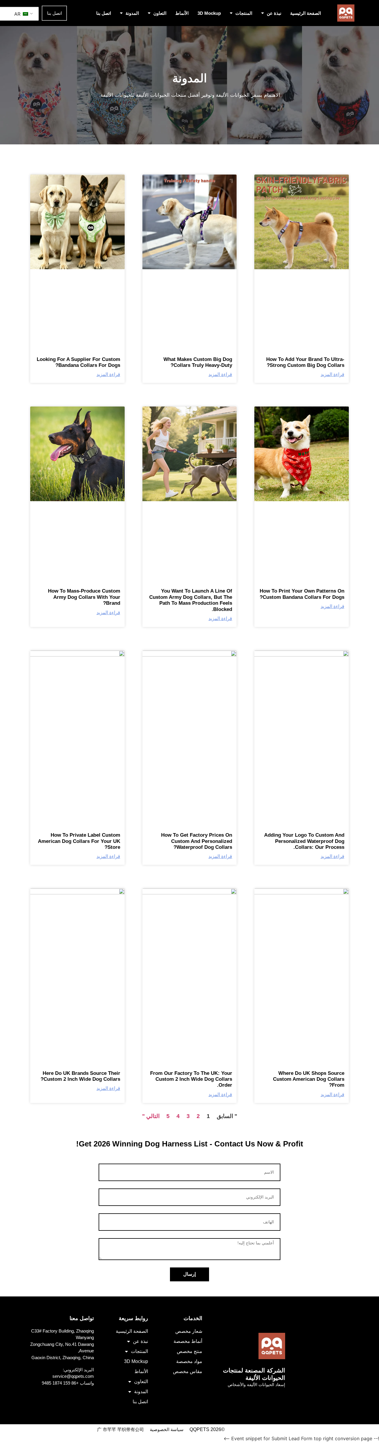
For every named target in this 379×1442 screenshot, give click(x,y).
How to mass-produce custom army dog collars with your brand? (84, 597)
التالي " (151, 1116)
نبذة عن (274, 13)
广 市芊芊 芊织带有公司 (120, 1429)
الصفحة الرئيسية (305, 13)
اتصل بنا (103, 13)
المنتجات (243, 13)
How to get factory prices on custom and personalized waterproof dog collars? (196, 841)
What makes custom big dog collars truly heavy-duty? (197, 362)
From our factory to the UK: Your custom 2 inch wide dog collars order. (191, 1079)
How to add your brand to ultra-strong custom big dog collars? (305, 362)
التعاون (159, 13)
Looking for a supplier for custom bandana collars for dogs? (78, 362)
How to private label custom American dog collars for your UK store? (79, 841)
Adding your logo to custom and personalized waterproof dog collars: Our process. (304, 841)
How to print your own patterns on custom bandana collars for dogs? (302, 594)
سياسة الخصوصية (167, 1429)
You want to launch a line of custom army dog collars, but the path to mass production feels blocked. (190, 600)
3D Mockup (209, 13)
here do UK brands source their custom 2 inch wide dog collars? (80, 1076)
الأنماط (182, 13)
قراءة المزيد (332, 374)
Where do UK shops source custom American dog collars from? (308, 1079)
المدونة (132, 13)
